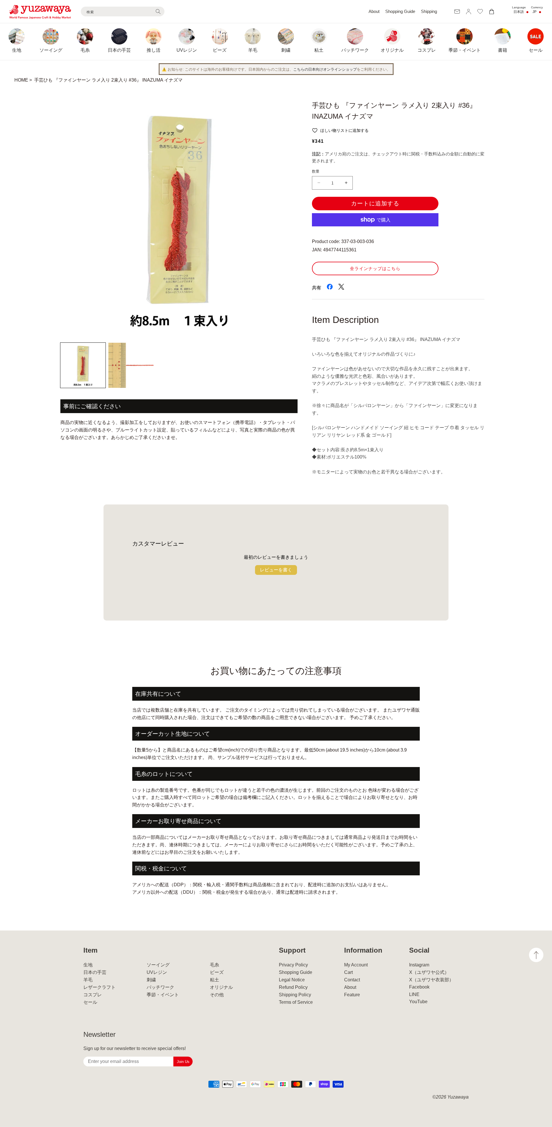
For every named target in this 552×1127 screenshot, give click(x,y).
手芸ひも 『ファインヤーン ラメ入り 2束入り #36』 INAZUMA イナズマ (108, 80)
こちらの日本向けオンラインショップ (325, 69)
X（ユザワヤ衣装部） (431, 979)
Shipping (429, 11)
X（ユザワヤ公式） (429, 972)
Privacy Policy (293, 964)
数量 (316, 171)
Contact (352, 979)
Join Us (183, 1061)
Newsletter (99, 1034)
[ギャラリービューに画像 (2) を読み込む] (131, 365)
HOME (21, 80)
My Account (356, 964)
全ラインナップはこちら (375, 268)
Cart (348, 972)
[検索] (158, 11)
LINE (414, 994)
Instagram (419, 964)
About (374, 11)
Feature (352, 994)
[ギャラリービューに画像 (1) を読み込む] (83, 365)
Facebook (419, 987)
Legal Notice (292, 979)
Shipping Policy (295, 994)
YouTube (418, 1001)
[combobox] (122, 11)
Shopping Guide (400, 11)
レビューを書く (276, 569)
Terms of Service (296, 1002)
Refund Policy (293, 987)
